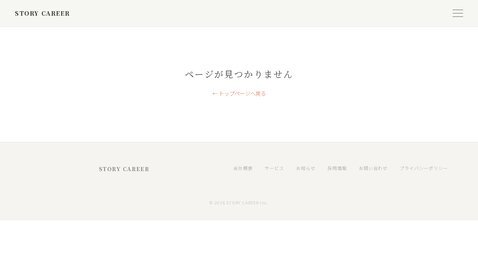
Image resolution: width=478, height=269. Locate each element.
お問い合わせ (373, 168)
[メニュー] (458, 13)
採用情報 (337, 168)
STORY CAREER (42, 13)
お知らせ (306, 168)
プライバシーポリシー (424, 168)
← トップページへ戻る (239, 93)
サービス (274, 168)
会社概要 (243, 168)
